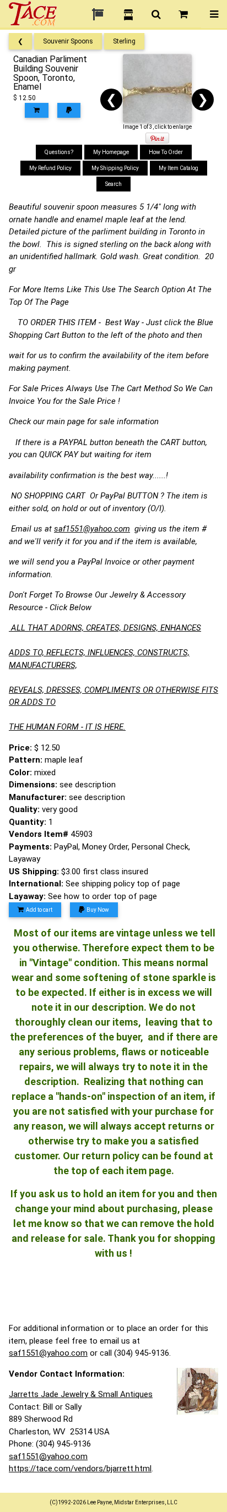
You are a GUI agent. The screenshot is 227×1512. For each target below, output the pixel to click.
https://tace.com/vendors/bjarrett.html (80, 1468)
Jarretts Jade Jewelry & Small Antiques (81, 1394)
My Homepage (111, 152)
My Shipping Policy (115, 168)
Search (113, 184)
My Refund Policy (50, 168)
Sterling (124, 41)
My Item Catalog (178, 168)
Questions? (59, 152)
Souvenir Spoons (68, 41)
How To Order (166, 152)
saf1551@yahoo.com (92, 529)
